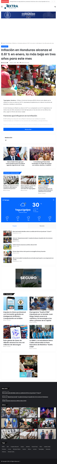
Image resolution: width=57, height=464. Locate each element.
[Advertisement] (28, 31)
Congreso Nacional (15, 446)
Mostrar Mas (28, 129)
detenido (28, 446)
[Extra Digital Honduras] (12, 6)
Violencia (4, 451)
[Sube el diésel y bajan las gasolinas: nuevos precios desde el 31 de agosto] (28, 423)
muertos (24, 449)
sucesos (35, 449)
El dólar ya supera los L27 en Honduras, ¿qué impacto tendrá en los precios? (11, 187)
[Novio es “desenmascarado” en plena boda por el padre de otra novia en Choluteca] (7, 240)
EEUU (41, 446)
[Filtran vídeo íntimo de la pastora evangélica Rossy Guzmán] (7, 253)
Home (3, 43)
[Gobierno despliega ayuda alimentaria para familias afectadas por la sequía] (47, 423)
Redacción (4, 62)
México (29, 449)
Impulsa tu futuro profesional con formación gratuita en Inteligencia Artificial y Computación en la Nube (14, 315)
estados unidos (47, 446)
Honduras (4, 449)
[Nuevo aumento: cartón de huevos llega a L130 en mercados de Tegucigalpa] (28, 180)
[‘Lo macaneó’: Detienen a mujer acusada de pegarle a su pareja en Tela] (47, 434)
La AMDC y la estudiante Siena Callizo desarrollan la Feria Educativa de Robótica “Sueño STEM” (41, 343)
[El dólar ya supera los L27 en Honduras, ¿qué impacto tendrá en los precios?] (11, 180)
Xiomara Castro (11, 451)
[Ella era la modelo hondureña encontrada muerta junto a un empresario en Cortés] (7, 260)
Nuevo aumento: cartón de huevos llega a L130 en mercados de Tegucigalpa (28, 187)
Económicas (8, 43)
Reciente (42, 226)
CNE (8, 446)
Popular (15, 226)
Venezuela (48, 449)
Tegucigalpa (41, 449)
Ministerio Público (16, 449)
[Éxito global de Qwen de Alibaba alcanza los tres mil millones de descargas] (15, 332)
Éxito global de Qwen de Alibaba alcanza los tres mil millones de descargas (13, 342)
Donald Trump (35, 446)
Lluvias (9, 449)
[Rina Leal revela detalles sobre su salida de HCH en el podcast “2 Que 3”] (7, 233)
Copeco (22, 446)
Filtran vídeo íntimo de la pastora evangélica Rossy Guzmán (29, 251)
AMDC (3, 446)
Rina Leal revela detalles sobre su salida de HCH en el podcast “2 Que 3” (32, 231)
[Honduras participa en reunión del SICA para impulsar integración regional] (10, 423)
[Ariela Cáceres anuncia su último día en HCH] (7, 247)
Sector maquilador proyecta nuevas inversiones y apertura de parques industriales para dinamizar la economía (45, 188)
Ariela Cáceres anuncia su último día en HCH (25, 245)
